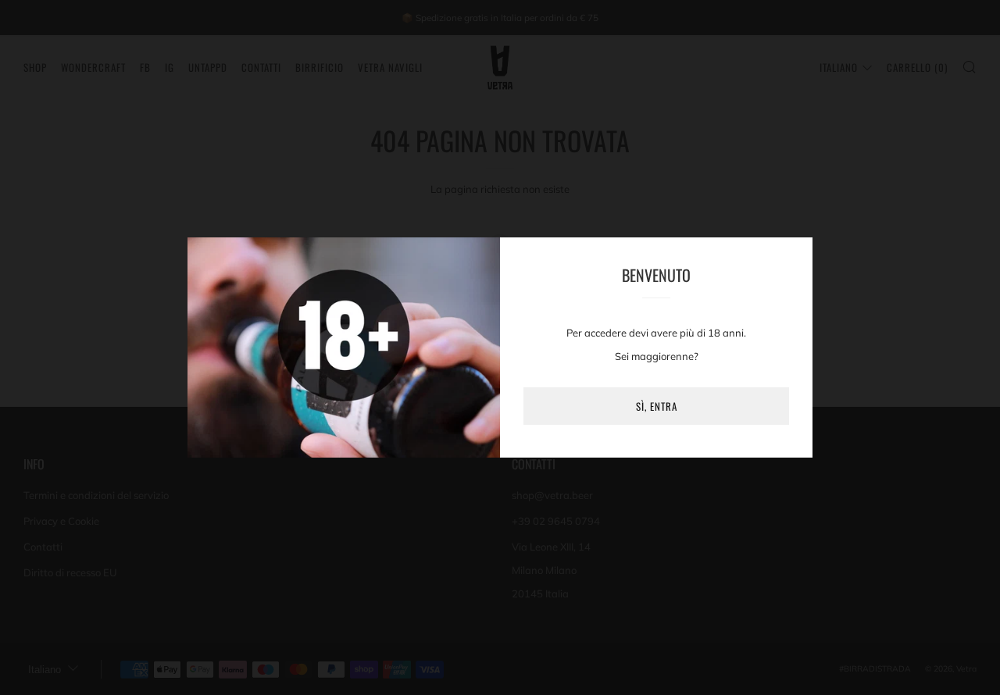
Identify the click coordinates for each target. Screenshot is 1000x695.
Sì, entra (656, 406)
